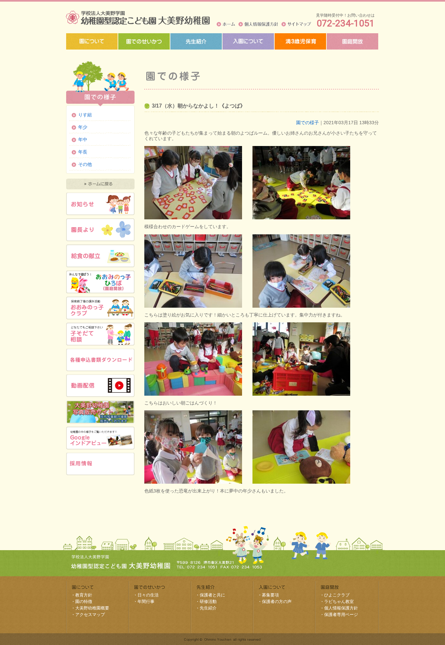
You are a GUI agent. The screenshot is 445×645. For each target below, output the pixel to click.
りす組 (85, 114)
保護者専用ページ (341, 614)
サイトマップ (296, 24)
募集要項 (270, 595)
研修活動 (208, 601)
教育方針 (83, 595)
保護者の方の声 (277, 601)
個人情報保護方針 (258, 24)
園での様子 (307, 122)
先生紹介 (208, 608)
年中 (82, 139)
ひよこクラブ (337, 595)
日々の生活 (148, 595)
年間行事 (145, 601)
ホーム (226, 24)
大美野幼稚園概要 (92, 608)
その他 (85, 164)
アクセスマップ (90, 614)
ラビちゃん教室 (339, 601)
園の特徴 (83, 601)
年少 (82, 127)
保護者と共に (212, 595)
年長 (82, 151)
